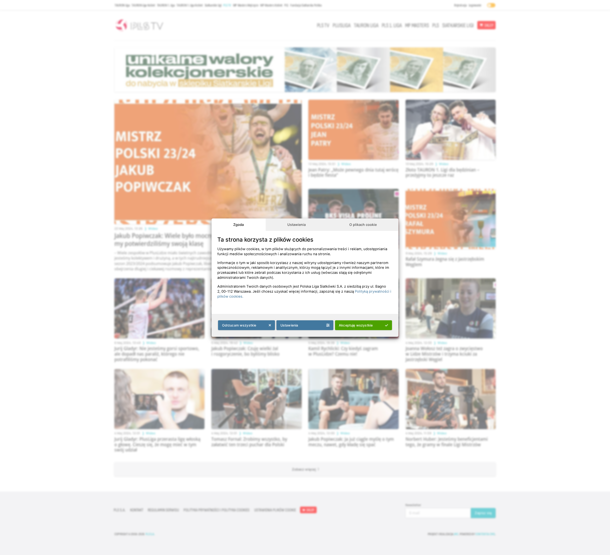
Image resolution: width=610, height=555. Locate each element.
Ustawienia (296, 225)
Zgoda (238, 225)
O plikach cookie (363, 225)
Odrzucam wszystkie (239, 325)
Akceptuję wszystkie (356, 325)
